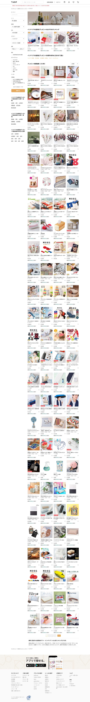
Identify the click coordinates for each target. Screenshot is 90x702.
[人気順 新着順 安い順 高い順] (74, 63)
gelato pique (36, 681)
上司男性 (21, 119)
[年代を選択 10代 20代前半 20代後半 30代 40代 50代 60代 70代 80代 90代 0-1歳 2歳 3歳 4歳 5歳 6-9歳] (18, 32)
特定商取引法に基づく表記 (16, 685)
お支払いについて (60, 679)
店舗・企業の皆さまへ (15, 690)
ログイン (58, 2)
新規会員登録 (50, 2)
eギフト (58, 677)
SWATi (35, 687)
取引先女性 (13, 107)
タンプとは (13, 675)
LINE (70, 681)
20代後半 (13, 136)
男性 (16, 119)
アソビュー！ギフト (38, 683)
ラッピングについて (60, 681)
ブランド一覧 (25, 679)
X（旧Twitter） (73, 685)
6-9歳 (22, 141)
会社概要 (13, 679)
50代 (12, 138)
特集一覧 (24, 677)
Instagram (72, 683)
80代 (12, 141)
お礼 (46, 688)
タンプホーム (13, 8)
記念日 (46, 685)
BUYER (35, 688)
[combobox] (32, 2)
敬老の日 (47, 681)
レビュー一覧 (14, 688)
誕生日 (46, 675)
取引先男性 (13, 124)
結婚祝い (47, 677)
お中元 (46, 683)
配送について (59, 683)
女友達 (12, 103)
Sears (35, 679)
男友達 (12, 119)
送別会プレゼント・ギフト (22, 8)
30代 (18, 136)
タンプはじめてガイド (15, 677)
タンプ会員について (60, 685)
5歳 (19, 141)
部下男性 (18, 121)
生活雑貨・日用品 (44, 58)
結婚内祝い (47, 690)
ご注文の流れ (59, 675)
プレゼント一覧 (26, 675)
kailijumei (36, 675)
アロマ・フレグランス (53, 58)
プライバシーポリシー (15, 683)
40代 (21, 136)
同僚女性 (13, 105)
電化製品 (37, 58)
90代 (16, 141)
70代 (19, 138)
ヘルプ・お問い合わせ (74, 676)
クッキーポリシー (15, 687)
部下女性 (18, 105)
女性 (16, 103)
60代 (16, 138)
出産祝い (47, 679)
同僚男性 (13, 121)
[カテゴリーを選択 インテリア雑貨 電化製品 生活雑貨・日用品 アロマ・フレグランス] (18, 43)
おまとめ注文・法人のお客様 (61, 687)
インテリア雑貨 (31, 58)
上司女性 (21, 103)
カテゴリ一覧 (25, 681)
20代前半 (17, 133)
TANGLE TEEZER (37, 677)
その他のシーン (48, 692)
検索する (18, 90)
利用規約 (13, 681)
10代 (12, 133)
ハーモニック (36, 685)
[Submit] (22, 2)
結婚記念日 (47, 687)
